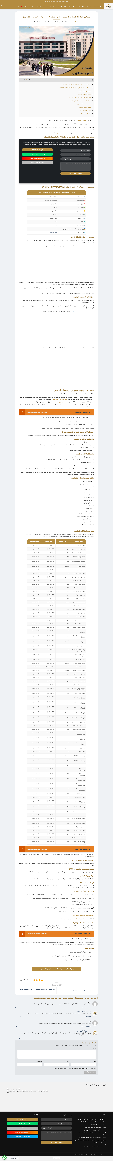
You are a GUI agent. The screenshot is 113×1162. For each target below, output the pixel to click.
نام (94, 1061)
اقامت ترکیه (88, 6)
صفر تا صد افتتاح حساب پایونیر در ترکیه (80, 991)
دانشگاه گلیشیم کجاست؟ (84, 94)
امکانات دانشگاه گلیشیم (84, 114)
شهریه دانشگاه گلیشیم (85, 107)
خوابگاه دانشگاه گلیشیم (85, 110)
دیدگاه (94, 1048)
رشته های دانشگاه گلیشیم (84, 104)
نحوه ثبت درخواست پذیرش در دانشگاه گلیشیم (79, 97)
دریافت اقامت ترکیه (60, 133)
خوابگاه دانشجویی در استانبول (81, 919)
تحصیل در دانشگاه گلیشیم (84, 91)
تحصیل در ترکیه (31, 6)
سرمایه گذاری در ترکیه (62, 6)
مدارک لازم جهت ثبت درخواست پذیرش (81, 101)
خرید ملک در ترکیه (97, 6)
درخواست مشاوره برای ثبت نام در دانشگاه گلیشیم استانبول (76, 85)
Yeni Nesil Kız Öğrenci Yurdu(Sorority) (83, 915)
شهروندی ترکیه (81, 6)
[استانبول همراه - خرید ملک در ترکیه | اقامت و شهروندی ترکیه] (108, 6)
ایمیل (67, 1061)
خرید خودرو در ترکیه (41, 6)
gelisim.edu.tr (53, 232)
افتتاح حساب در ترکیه (51, 6)
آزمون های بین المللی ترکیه (60, 399)
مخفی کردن (27, 80)
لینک (92, 856)
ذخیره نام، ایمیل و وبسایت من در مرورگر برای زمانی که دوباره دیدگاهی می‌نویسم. (73, 1068)
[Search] (1, 6)
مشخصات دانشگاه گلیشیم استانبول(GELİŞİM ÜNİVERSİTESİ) (75, 88)
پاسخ (16, 1007)
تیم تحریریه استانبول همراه (84, 1012)
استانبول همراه (75, 22)
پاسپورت (60, 402)
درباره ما (25, 6)
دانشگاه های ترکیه (81, 120)
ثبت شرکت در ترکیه (72, 6)
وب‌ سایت (39, 1061)
